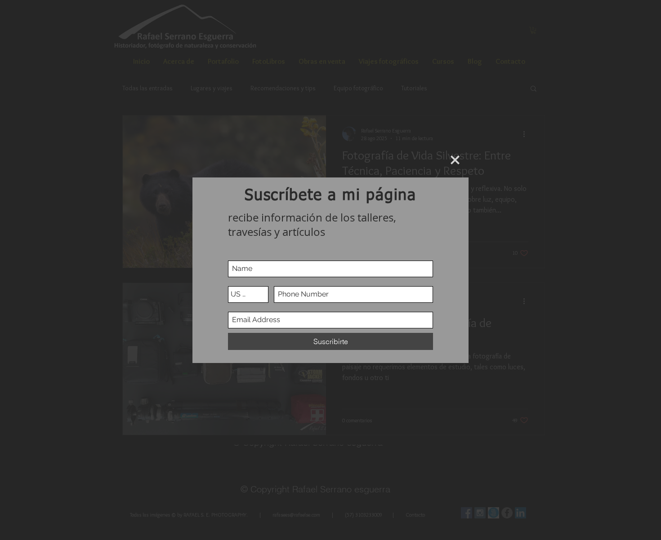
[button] (455, 159)
